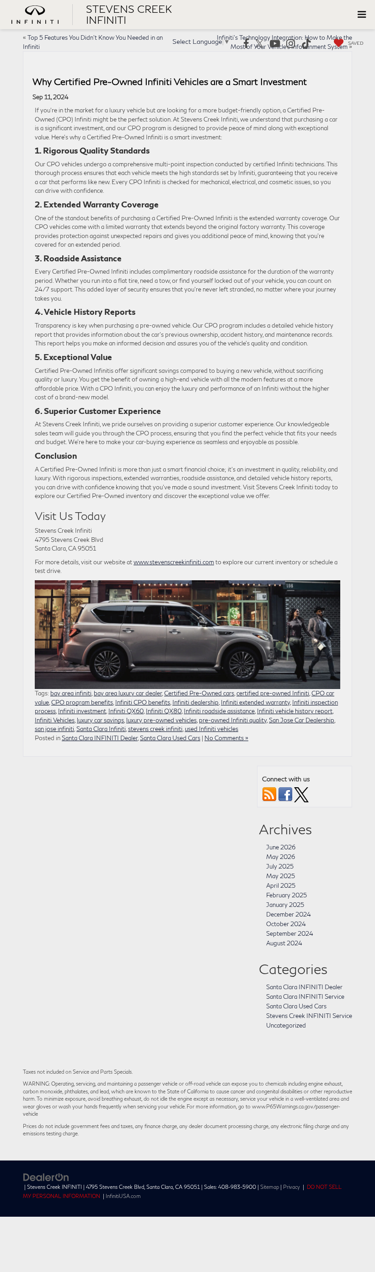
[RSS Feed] (269, 793)
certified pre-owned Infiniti (272, 693)
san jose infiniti (54, 728)
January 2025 (285, 904)
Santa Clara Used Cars (170, 738)
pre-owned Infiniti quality (233, 720)
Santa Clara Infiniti (101, 728)
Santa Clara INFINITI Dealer (100, 738)
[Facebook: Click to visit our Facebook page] (246, 44)
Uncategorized (286, 1025)
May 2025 (280, 876)
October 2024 (286, 924)
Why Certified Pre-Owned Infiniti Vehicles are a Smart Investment (169, 81)
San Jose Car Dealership (301, 720)
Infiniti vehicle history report (294, 711)
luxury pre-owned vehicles (161, 720)
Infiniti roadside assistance (219, 711)
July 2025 (280, 866)
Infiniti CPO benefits (142, 702)
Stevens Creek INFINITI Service (309, 1015)
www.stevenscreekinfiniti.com (174, 562)
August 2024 (284, 943)
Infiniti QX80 (164, 711)
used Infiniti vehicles (211, 728)
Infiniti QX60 (126, 711)
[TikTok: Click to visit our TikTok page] (306, 44)
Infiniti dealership (195, 702)
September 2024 (289, 933)
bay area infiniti (70, 693)
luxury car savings (100, 720)
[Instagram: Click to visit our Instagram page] (290, 44)
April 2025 (280, 885)
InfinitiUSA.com (123, 1196)
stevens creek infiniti (155, 728)
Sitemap (269, 1187)
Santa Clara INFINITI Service (305, 996)
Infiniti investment (82, 711)
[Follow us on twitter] (301, 793)
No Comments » (226, 738)
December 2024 (288, 914)
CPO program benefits (82, 702)
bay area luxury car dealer (128, 693)
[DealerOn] (46, 1176)
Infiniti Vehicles (55, 720)
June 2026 (280, 847)
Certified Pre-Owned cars (199, 693)
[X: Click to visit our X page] (259, 44)
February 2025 (286, 895)
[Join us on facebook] (285, 793)
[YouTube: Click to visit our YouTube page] (275, 44)
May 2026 (280, 856)
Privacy (291, 1187)
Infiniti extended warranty (255, 702)
